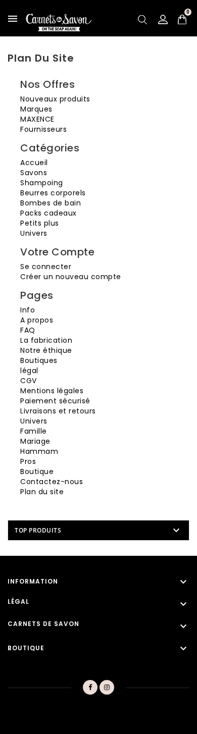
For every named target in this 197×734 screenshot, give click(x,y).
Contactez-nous (51, 482)
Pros (28, 461)
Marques (36, 109)
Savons (33, 173)
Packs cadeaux (48, 213)
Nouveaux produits (55, 99)
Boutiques (39, 360)
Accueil (34, 163)
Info (27, 310)
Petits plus (39, 223)
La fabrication (46, 340)
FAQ (27, 330)
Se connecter (45, 266)
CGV (28, 381)
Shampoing (41, 183)
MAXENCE (37, 119)
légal (29, 370)
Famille (33, 431)
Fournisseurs (43, 129)
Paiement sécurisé (55, 401)
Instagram (107, 688)
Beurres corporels (53, 193)
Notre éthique (46, 350)
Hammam (39, 451)
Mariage (35, 441)
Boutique (37, 471)
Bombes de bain (50, 203)
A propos (36, 320)
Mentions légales (51, 391)
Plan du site (42, 492)
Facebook (90, 688)
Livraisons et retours (58, 411)
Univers (33, 233)
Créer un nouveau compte (70, 277)
